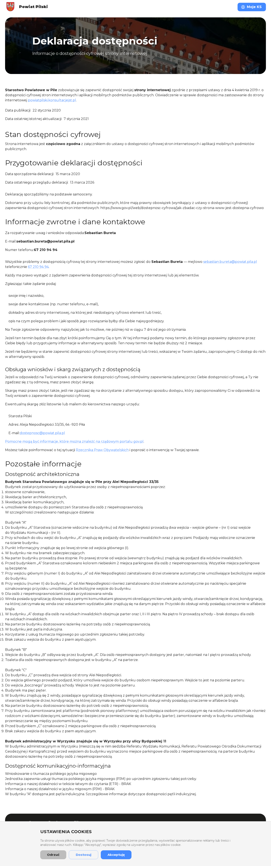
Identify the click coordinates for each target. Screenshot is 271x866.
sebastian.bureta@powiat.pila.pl (230, 262)
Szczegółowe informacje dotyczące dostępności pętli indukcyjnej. (141, 794)
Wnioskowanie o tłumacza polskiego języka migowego (51, 774)
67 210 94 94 (38, 267)
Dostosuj (83, 855)
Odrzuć (53, 855)
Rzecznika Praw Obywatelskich (102, 450)
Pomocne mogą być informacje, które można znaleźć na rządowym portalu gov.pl (74, 441)
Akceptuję (116, 855)
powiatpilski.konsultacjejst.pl (52, 100)
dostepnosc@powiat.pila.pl (42, 433)
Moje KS (254, 7)
